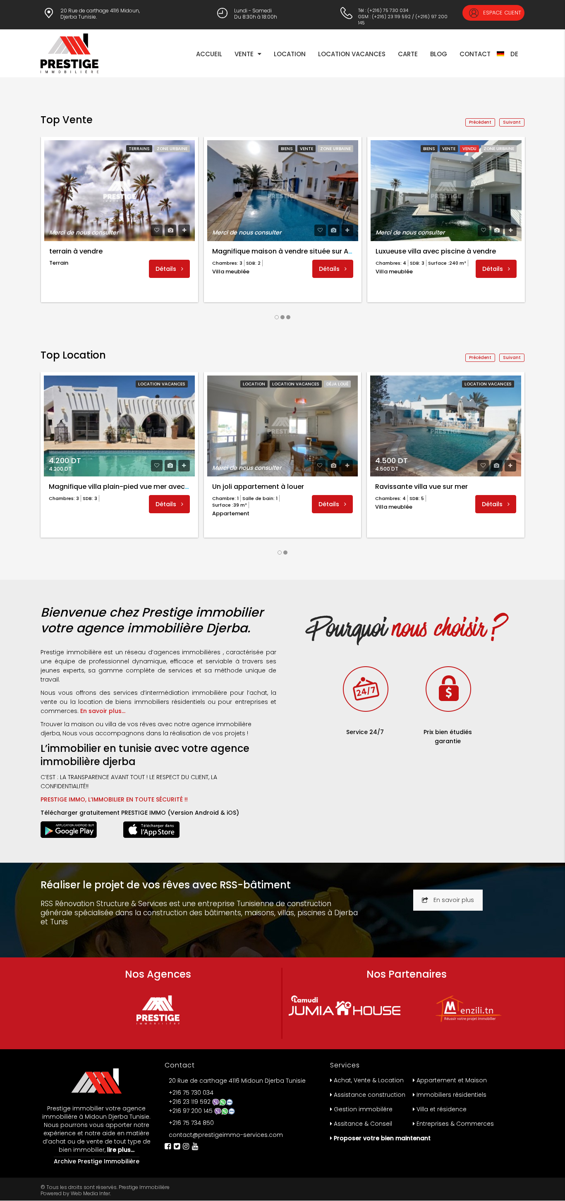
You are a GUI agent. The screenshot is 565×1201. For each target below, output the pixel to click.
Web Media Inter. (91, 1193)
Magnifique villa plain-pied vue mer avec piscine (130, 486)
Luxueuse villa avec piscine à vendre (436, 251)
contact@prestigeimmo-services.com (226, 1135)
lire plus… (119, 1150)
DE (514, 54)
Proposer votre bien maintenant (382, 1138)
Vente (244, 54)
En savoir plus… (102, 711)
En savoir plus (453, 900)
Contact (475, 54)
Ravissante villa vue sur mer (421, 486)
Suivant (512, 122)
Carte (408, 54)
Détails (167, 269)
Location (290, 54)
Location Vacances (351, 54)
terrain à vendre (76, 251)
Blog (438, 54)
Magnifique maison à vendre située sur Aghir (286, 251)
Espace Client (501, 13)
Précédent (480, 122)
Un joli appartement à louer (258, 486)
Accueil (209, 54)
